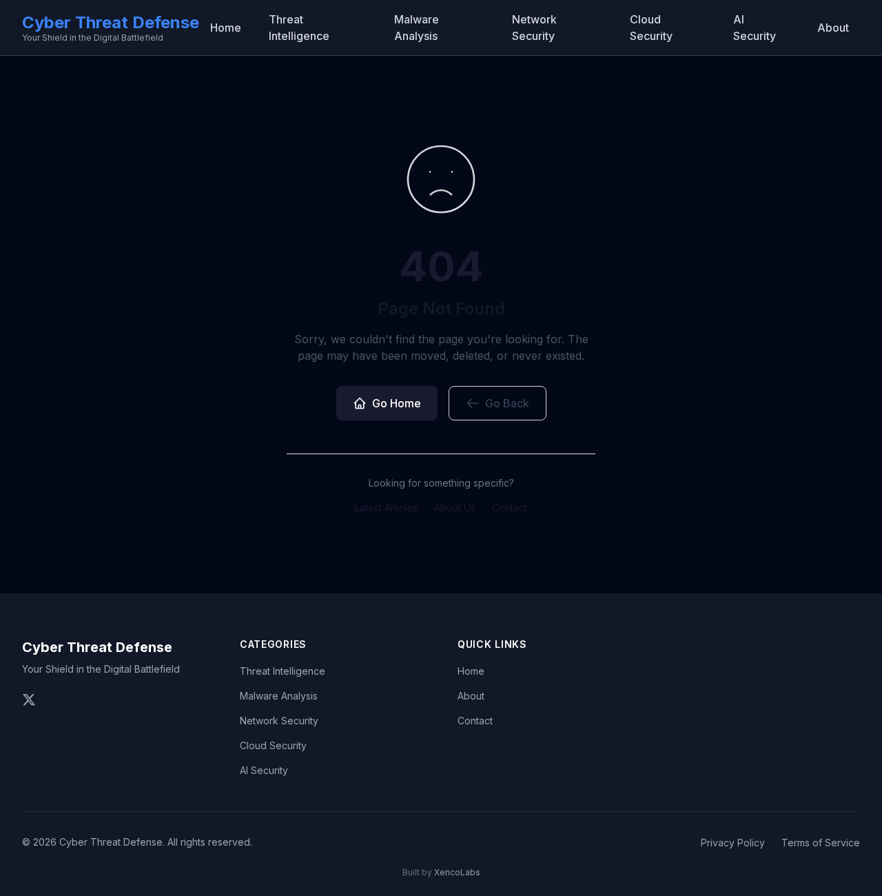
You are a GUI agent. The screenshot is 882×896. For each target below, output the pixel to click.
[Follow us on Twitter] (29, 699)
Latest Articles (386, 507)
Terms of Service (820, 842)
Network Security (534, 27)
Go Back (507, 403)
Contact (509, 507)
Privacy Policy (733, 842)
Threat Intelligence (299, 27)
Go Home (396, 403)
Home (225, 27)
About (833, 27)
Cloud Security (651, 27)
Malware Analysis (416, 27)
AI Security (754, 27)
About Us (454, 507)
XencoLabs (457, 872)
